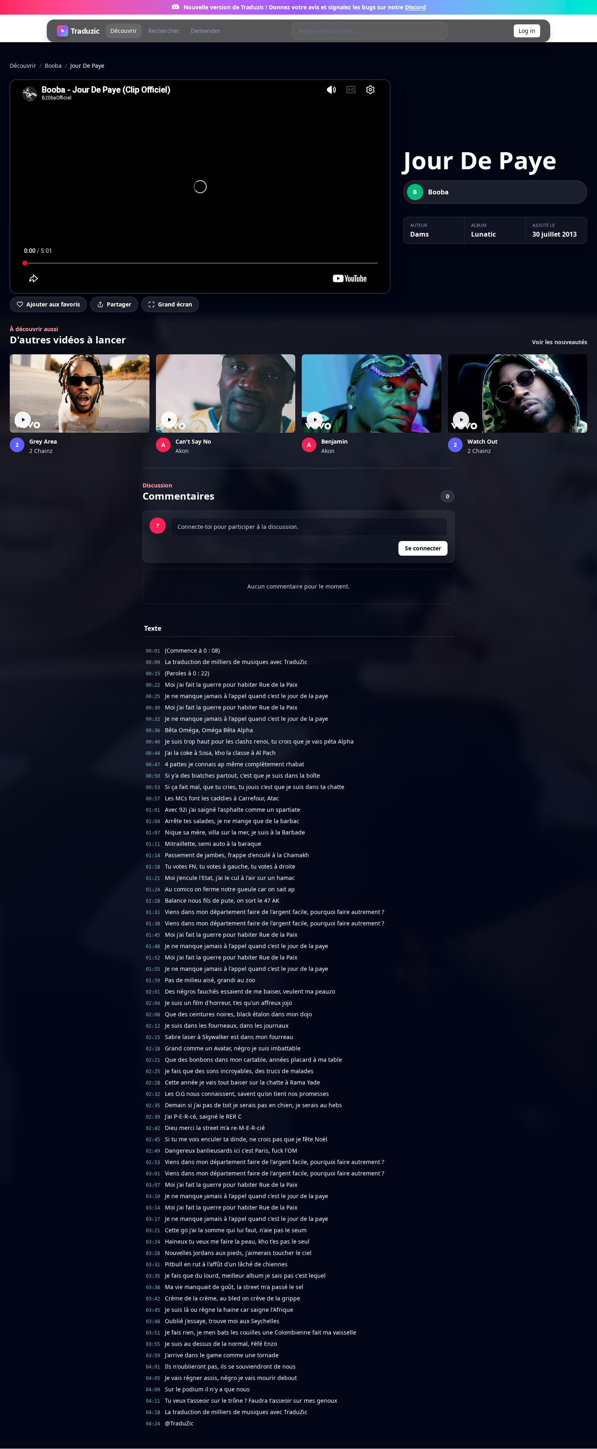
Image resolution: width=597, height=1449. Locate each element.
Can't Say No (193, 441)
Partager (119, 304)
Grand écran (175, 304)
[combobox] (361, 31)
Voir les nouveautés (559, 342)
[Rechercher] (438, 31)
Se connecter (423, 548)
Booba (53, 65)
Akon (182, 451)
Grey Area (43, 441)
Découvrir (123, 30)
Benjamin (334, 441)
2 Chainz (41, 451)
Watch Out (482, 441)
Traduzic (85, 31)
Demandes (205, 30)
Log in (527, 30)
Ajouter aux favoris (53, 304)
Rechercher (164, 30)
